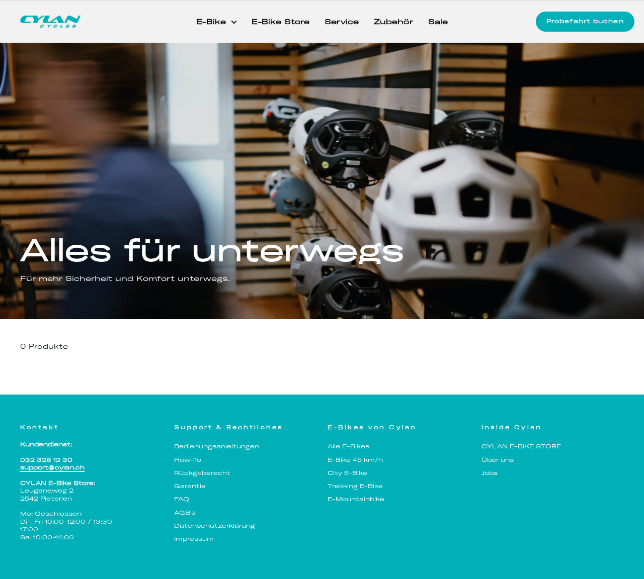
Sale (438, 21)
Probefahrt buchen (585, 21)
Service (342, 21)
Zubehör (393, 21)
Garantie (190, 486)
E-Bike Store (280, 21)
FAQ (181, 499)
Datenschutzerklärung (214, 525)
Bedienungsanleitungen (216, 446)
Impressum (194, 538)
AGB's (184, 512)
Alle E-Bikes (348, 446)
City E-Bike (347, 472)
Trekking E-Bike (355, 486)
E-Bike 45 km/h (355, 459)
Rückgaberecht (202, 472)
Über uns (497, 459)
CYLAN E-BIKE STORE (521, 446)
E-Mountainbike (356, 499)
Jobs (489, 472)
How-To (187, 459)
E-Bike (212, 21)
